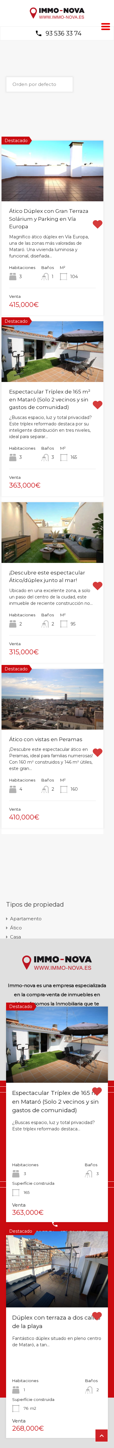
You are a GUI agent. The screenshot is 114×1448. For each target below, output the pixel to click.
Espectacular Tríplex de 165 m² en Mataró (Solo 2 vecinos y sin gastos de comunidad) (49, 399)
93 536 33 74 (63, 33)
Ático (16, 928)
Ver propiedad (57, 1067)
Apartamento (26, 919)
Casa (15, 937)
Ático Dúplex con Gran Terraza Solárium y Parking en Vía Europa (48, 219)
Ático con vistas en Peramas (45, 739)
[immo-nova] (57, 17)
